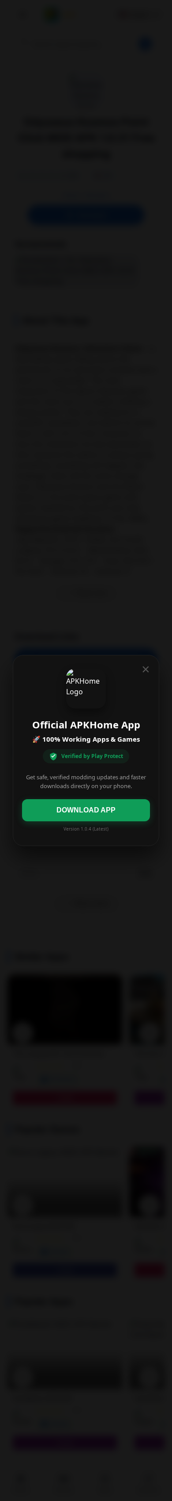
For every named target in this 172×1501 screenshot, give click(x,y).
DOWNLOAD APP (86, 810)
